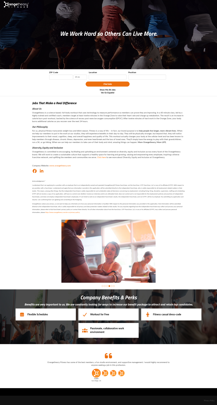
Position (132, 72)
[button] (102, 286)
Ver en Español (107, 93)
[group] (108, 251)
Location (93, 72)
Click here (101, 157)
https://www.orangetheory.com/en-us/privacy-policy (62, 212)
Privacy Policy (209, 401)
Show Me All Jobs (108, 90)
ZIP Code (53, 72)
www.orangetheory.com (60, 166)
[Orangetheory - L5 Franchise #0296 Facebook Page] (34, 171)
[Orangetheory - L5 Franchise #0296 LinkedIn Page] (41, 171)
